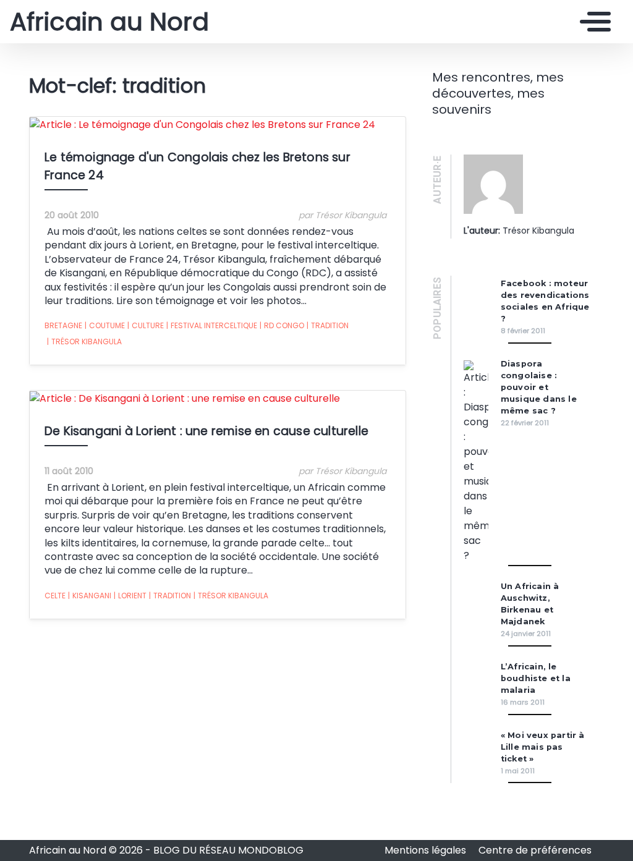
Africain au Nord (109, 22)
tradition (328, 325)
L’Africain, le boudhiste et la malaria (536, 678)
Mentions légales (426, 850)
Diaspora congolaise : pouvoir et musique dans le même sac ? (539, 387)
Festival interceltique (211, 325)
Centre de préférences (535, 850)
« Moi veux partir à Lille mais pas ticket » (543, 747)
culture (145, 325)
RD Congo (282, 325)
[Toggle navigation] (592, 21)
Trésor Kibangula (84, 341)
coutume (105, 325)
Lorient (130, 595)
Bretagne (63, 325)
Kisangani (89, 595)
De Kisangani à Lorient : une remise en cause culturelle (206, 431)
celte (55, 595)
